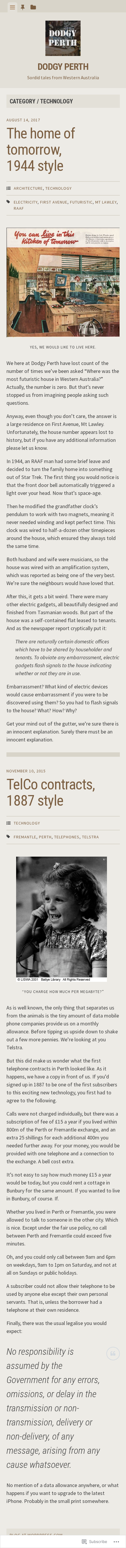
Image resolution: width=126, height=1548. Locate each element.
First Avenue (53, 202)
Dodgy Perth (63, 66)
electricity (26, 202)
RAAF (19, 208)
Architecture (28, 188)
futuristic (81, 202)
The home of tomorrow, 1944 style (40, 149)
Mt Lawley (106, 202)
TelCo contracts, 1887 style (50, 792)
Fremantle (25, 837)
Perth (45, 837)
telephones (66, 837)
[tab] (12, 7)
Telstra (90, 837)
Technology (58, 188)
